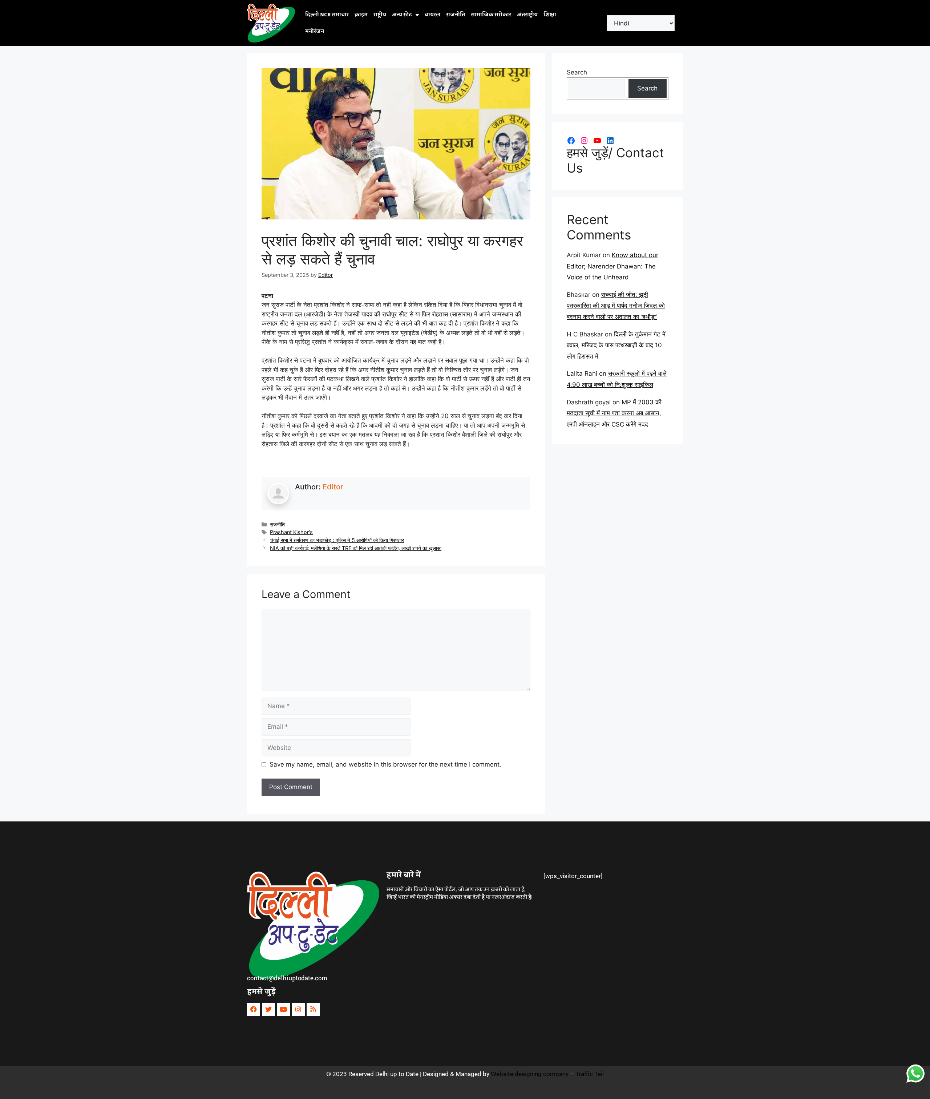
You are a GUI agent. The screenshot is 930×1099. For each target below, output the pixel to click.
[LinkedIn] (610, 140)
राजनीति (455, 15)
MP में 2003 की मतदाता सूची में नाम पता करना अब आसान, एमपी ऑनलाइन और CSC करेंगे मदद (614, 413)
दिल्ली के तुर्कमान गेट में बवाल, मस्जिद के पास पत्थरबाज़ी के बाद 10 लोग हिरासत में (616, 345)
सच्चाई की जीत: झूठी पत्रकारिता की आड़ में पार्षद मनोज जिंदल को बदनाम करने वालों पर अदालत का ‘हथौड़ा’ (616, 305)
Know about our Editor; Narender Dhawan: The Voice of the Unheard (612, 266)
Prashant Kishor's (291, 532)
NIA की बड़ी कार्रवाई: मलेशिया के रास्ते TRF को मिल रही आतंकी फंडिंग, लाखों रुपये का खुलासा (355, 548)
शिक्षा (549, 15)
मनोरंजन (314, 32)
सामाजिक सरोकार (491, 15)
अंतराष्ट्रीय (527, 15)
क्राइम (361, 15)
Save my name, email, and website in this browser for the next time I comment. (385, 764)
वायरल (432, 15)
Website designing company (530, 1074)
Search (577, 72)
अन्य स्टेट (402, 15)
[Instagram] (584, 140)
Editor (333, 486)
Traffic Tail (589, 1074)
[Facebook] (571, 140)
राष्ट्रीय (379, 15)
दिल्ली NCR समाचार (327, 15)
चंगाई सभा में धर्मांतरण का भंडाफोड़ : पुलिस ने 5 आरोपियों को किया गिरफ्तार (337, 540)
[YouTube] (597, 140)
